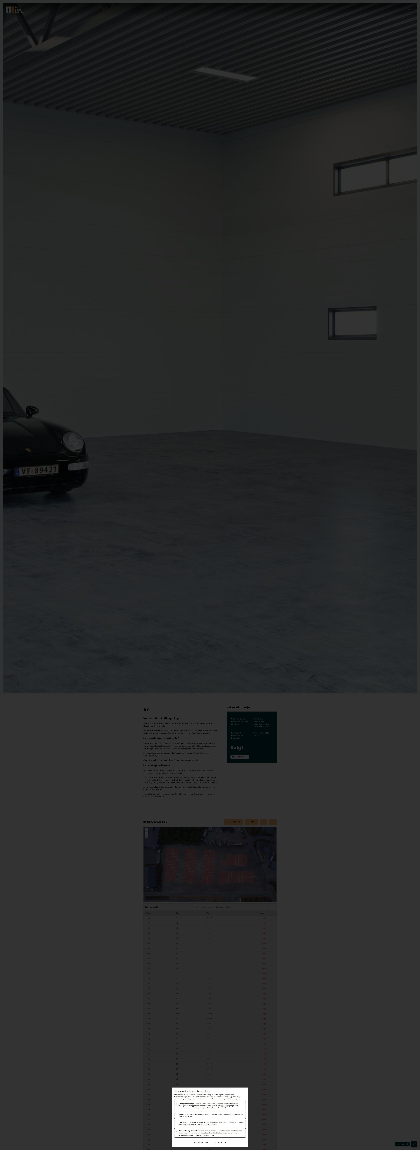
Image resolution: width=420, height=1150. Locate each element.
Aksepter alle (220, 1142)
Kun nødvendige (201, 1142)
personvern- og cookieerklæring (225, 1099)
